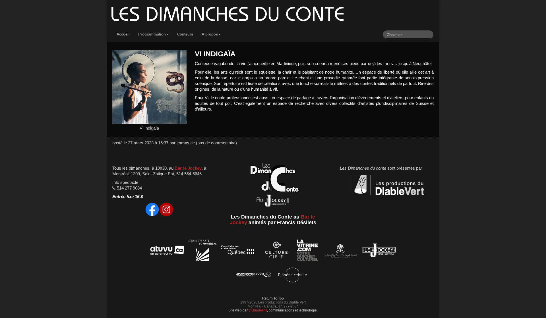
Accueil (123, 34)
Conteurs (185, 34)
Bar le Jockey (188, 168)
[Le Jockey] (379, 251)
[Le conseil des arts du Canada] (339, 251)
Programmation (152, 34)
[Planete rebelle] (292, 276)
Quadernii (259, 310)
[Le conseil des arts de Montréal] (202, 251)
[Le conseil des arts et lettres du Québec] (238, 251)
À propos (210, 34)
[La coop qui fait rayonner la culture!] (276, 251)
